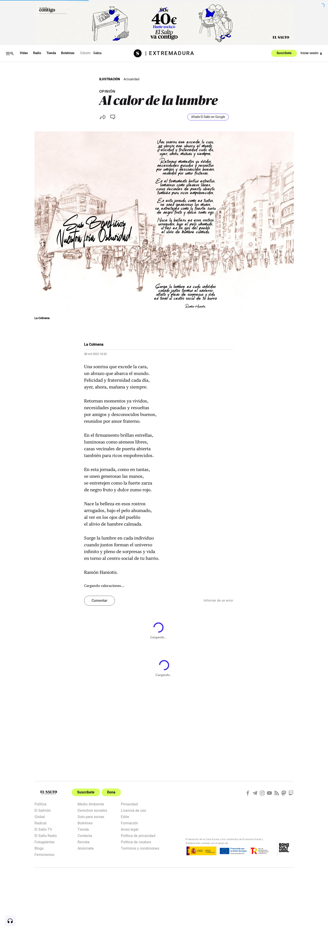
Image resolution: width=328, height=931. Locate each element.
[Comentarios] (113, 117)
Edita (125, 816)
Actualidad (131, 79)
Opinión (107, 91)
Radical (40, 823)
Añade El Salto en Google (208, 117)
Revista (83, 841)
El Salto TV (43, 829)
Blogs (39, 848)
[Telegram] (255, 793)
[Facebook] (247, 793)
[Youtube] (269, 793)
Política (40, 804)
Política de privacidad (138, 835)
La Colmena (42, 318)
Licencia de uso (133, 810)
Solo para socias (91, 816)
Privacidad (129, 804)
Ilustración (109, 79)
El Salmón (42, 810)
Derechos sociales (92, 810)
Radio (37, 53)
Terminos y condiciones (140, 848)
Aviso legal (129, 829)
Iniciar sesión (309, 53)
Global (39, 816)
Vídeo (24, 53)
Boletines (67, 53)
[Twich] (291, 793)
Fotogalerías (44, 841)
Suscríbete (284, 53)
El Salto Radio (45, 835)
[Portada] (139, 53)
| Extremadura (169, 53)
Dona (111, 792)
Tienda (51, 53)
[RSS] (276, 793)
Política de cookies (136, 841)
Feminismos (44, 854)
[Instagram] (262, 793)
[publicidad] (164, 23)
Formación (129, 823)
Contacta (85, 835)
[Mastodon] (284, 793)
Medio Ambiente (91, 804)
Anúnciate (86, 848)
